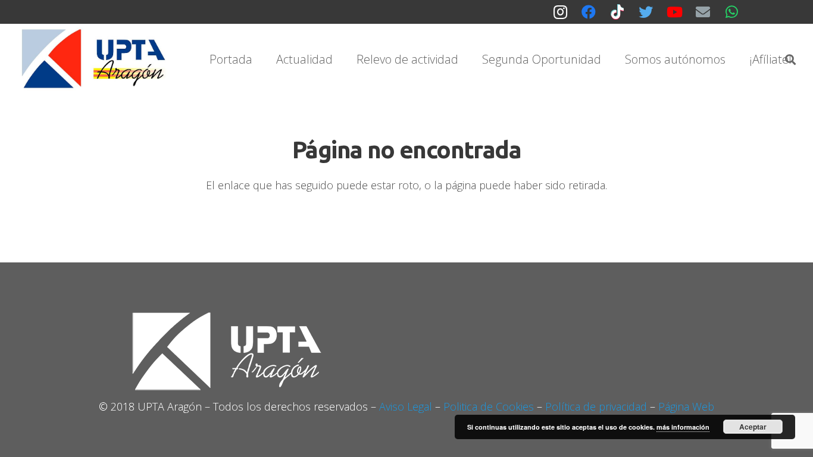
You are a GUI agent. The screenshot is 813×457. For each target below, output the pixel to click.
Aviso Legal (405, 406)
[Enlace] (95, 59)
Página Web (686, 406)
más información (682, 426)
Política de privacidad (596, 406)
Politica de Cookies (488, 406)
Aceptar (753, 426)
